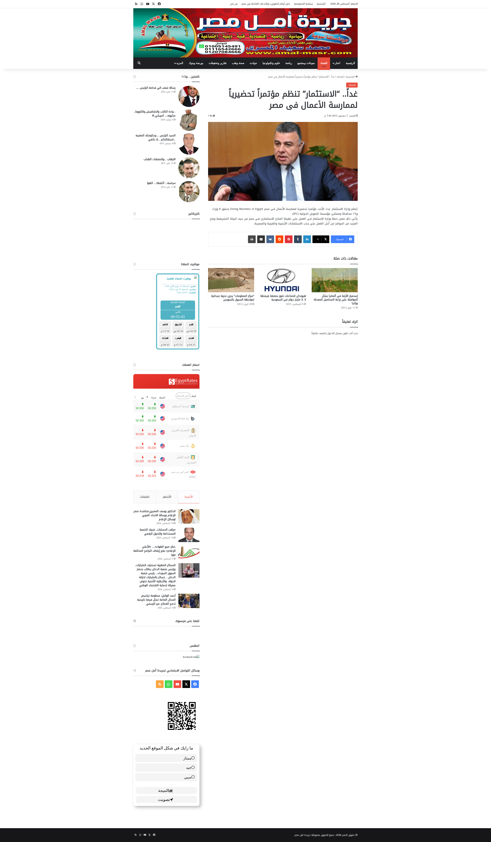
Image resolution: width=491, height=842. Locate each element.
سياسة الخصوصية (303, 3)
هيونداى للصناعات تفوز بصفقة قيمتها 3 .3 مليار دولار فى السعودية (283, 297)
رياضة (288, 63)
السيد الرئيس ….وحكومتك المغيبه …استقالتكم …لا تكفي (155, 137)
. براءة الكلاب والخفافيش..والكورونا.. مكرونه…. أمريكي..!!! (154, 113)
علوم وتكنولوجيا (271, 63)
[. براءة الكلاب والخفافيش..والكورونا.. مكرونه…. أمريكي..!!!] (188, 120)
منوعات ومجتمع (306, 63)
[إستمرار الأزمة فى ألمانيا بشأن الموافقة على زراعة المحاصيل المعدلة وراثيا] (335, 280)
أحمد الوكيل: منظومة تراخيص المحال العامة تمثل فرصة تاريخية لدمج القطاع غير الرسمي (156, 599)
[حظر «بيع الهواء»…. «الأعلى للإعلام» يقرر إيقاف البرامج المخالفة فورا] (188, 552)
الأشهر (167, 496)
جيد (188, 767)
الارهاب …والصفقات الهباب (159, 159)
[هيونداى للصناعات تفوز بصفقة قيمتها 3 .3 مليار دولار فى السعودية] (283, 280)
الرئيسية (321, 3)
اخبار (337, 63)
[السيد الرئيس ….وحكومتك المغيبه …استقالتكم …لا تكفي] (188, 144)
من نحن (234, 3)
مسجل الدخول (334, 333)
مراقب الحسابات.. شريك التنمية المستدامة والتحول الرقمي (157, 531)
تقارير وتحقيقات (218, 63)
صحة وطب (238, 63)
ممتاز (187, 758)
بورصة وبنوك (196, 63)
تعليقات (145, 496)
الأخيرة (189, 496)
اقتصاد (323, 63)
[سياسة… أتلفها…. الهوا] (188, 191)
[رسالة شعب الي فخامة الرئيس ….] (188, 96)
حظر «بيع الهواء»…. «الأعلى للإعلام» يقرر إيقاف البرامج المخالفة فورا (154, 550)
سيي (187, 777)
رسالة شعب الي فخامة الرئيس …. (155, 87)
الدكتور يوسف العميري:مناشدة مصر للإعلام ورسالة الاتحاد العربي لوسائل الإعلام (154, 515)
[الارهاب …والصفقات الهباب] (188, 167)
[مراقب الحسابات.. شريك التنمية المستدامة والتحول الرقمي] (188, 535)
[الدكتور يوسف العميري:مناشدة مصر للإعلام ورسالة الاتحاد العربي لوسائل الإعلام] (188, 516)
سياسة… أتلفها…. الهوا (161, 183)
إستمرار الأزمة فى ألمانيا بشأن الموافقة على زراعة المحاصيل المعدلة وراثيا (336, 299)
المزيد (179, 63)
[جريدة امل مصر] (245, 32)
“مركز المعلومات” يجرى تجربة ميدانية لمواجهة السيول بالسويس (232, 297)
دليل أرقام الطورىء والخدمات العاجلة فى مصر (265, 3)
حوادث (253, 63)
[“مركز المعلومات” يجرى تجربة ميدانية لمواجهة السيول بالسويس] (231, 280)
